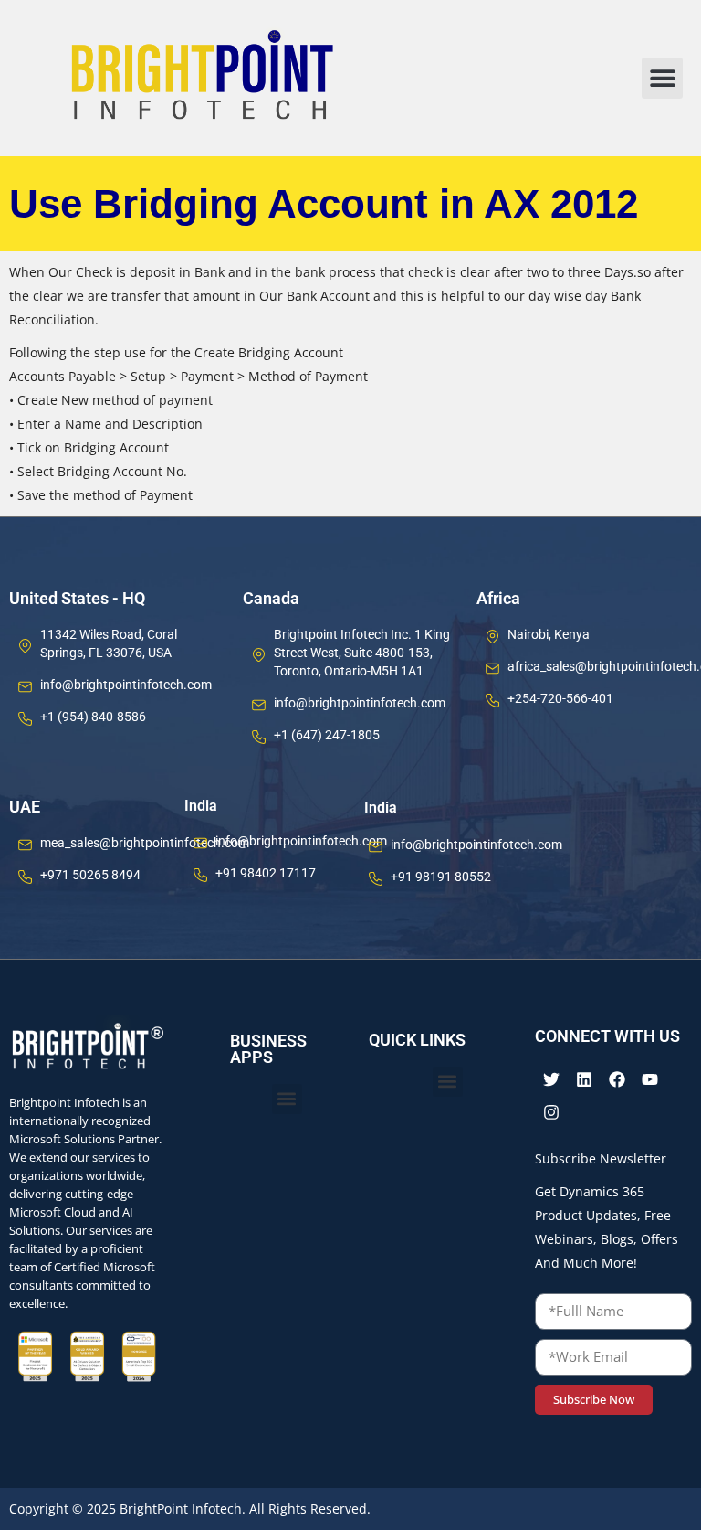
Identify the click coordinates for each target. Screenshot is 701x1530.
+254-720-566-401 (560, 698)
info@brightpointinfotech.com (126, 684)
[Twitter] (551, 1079)
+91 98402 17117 (265, 873)
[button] (662, 78)
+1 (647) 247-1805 (327, 735)
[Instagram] (551, 1112)
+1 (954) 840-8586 (93, 716)
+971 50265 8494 (90, 874)
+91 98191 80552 (441, 876)
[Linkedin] (584, 1079)
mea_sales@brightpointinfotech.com (144, 842)
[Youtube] (649, 1079)
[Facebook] (617, 1079)
